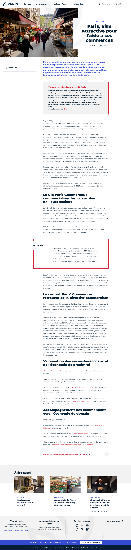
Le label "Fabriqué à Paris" (54, 371)
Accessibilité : (52, 547)
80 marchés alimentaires (81, 387)
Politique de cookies (87, 547)
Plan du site (99, 547)
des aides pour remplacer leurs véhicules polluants (72, 445)
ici (64, 109)
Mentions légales (33, 547)
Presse (68, 547)
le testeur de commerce (79, 434)
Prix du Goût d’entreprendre (80, 401)
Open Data (75, 547)
